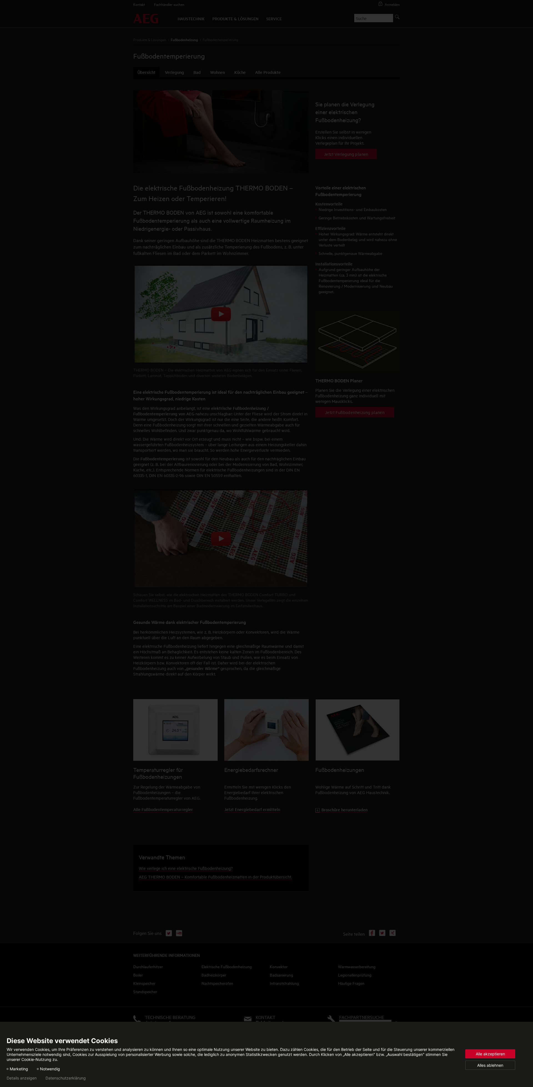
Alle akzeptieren (490, 1053)
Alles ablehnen (490, 1065)
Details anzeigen (22, 1078)
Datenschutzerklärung (66, 1078)
